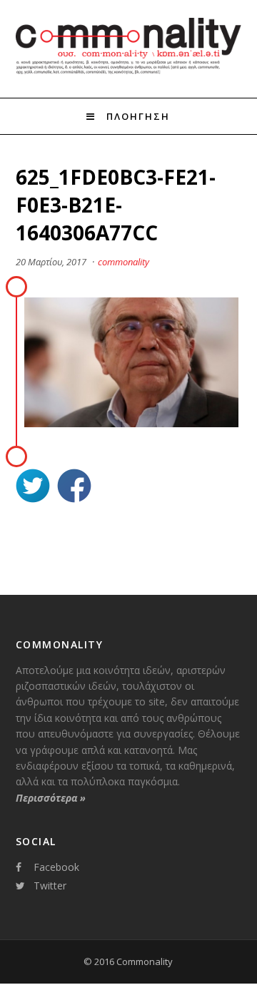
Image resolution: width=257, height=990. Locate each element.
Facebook (56, 867)
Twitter (50, 885)
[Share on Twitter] (33, 487)
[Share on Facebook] (74, 487)
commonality (123, 261)
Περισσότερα (51, 798)
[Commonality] (129, 72)
